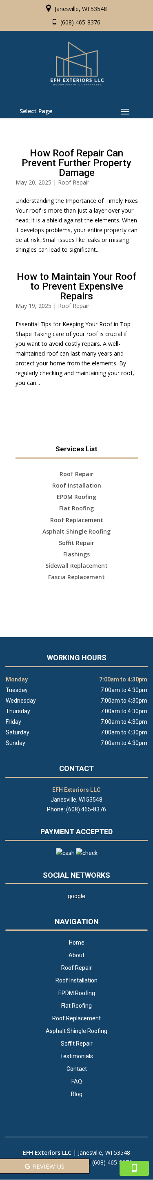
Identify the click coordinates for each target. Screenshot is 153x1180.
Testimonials (76, 1056)
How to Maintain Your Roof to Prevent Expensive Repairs (76, 286)
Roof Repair (73, 182)
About (76, 955)
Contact (77, 1069)
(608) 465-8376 (80, 22)
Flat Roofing (76, 1005)
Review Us (48, 1166)
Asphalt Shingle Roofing (76, 1031)
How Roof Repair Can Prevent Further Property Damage (76, 162)
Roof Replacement (76, 1018)
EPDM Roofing (76, 993)
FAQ (76, 1081)
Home (76, 942)
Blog (76, 1094)
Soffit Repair (77, 1043)
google (76, 896)
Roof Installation (76, 980)
